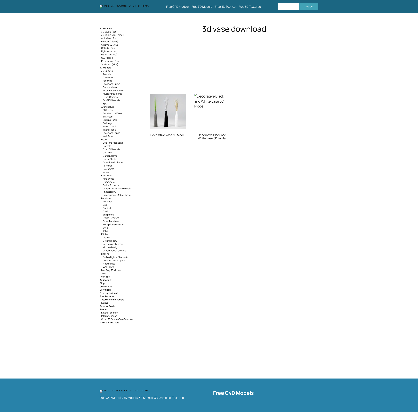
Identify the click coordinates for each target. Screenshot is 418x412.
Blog (102, 283)
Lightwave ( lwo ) (110, 51)
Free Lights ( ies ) (109, 293)
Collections (106, 286)
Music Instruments (112, 93)
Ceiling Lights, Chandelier (116, 257)
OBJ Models (107, 57)
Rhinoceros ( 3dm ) (111, 61)
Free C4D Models (233, 392)
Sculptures (108, 168)
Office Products (111, 185)
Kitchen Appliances (112, 244)
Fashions (107, 80)
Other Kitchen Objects (114, 250)
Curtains (107, 152)
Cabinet (107, 208)
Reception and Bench (114, 224)
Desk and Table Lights (114, 260)
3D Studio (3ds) (109, 31)
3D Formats (106, 28)
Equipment (108, 214)
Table (105, 230)
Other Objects (110, 97)
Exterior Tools (110, 126)
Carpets (107, 146)
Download (105, 289)
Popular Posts (107, 306)
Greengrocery (110, 240)
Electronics (107, 175)
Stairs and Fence (111, 132)
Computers (108, 181)
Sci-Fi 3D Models (111, 100)
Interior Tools (109, 129)
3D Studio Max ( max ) (112, 34)
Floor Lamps (109, 263)
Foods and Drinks (111, 83)
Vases (106, 172)
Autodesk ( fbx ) (109, 38)
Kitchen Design (110, 247)
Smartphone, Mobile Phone (117, 195)
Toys (103, 273)
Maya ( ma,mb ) (109, 54)
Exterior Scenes (109, 312)
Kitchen (105, 234)
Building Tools (110, 119)
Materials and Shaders (112, 299)
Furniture (106, 198)
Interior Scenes (109, 315)
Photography (109, 191)
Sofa (105, 227)
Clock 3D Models (111, 149)
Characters (109, 77)
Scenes (104, 309)
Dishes (106, 237)
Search (309, 6)
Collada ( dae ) (108, 47)
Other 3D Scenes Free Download (117, 319)
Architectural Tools (112, 113)
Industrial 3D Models (113, 90)
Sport (106, 103)
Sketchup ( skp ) (109, 64)
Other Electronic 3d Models (117, 188)
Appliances (108, 178)
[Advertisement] (234, 59)
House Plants (109, 159)
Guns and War (110, 87)
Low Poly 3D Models (111, 270)
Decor (104, 139)
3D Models (105, 67)
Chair (105, 211)
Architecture (107, 106)
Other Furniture (111, 221)
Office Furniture (111, 217)
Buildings (107, 123)
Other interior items (113, 162)
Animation (105, 279)
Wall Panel (108, 136)
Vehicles (105, 276)
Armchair (107, 201)
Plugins (104, 302)
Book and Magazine (113, 142)
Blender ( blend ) (109, 41)
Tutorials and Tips (109, 322)
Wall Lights (108, 266)
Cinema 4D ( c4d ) (110, 44)
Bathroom (108, 116)
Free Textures (107, 296)
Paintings (107, 165)
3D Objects (107, 70)
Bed (105, 204)
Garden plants (110, 155)
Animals (107, 74)
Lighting (105, 253)
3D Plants (108, 110)
